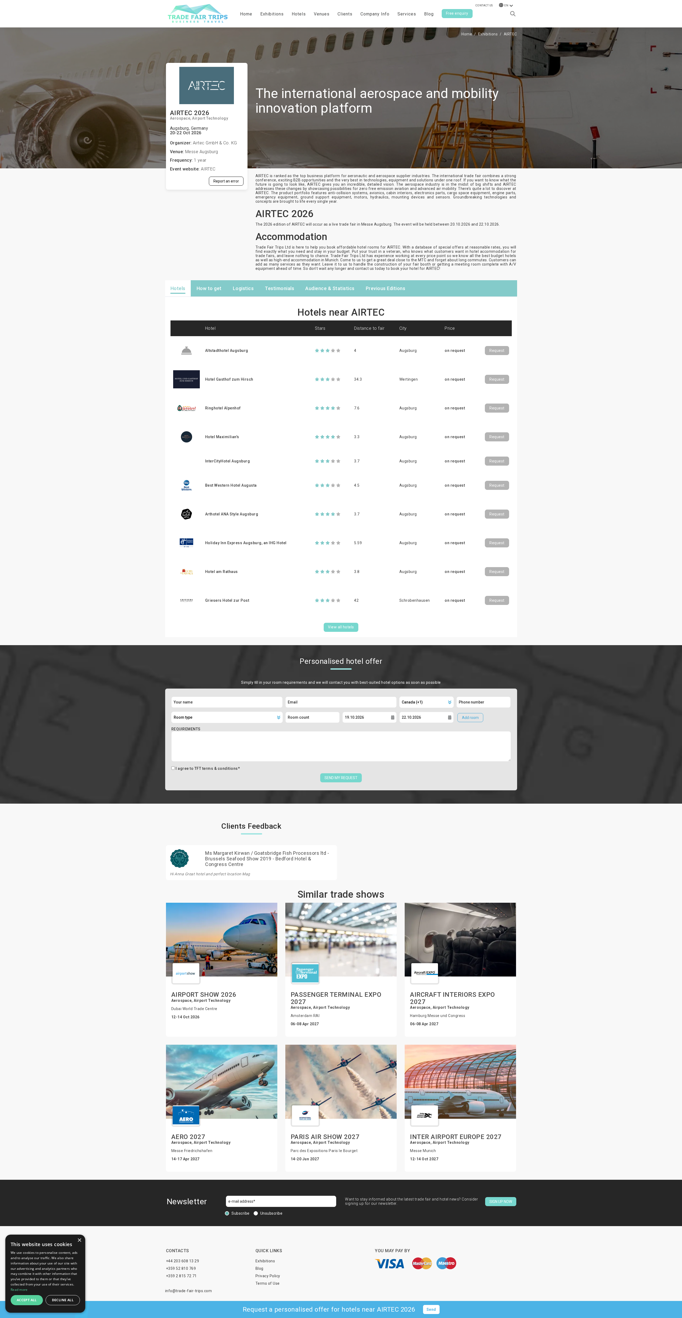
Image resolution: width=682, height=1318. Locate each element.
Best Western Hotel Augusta (231, 485)
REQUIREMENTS (186, 729)
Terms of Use (267, 1283)
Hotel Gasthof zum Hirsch (229, 379)
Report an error (226, 181)
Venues (322, 14)
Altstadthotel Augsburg (226, 350)
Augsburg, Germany (189, 128)
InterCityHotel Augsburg (227, 461)
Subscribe (241, 1213)
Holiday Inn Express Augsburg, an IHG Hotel (246, 543)
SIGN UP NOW (500, 1201)
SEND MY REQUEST (341, 778)
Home (246, 14)
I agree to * (208, 768)
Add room (470, 717)
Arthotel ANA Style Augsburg (231, 514)
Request (497, 350)
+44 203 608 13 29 (182, 1261)
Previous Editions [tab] (385, 288)
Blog (429, 14)
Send (431, 1309)
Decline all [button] (63, 1300)
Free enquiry (457, 13)
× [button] (79, 1240)
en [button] (506, 5)
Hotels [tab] (177, 288)
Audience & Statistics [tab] (330, 288)
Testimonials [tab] (279, 288)
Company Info (374, 14)
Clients (345, 14)
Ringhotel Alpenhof (223, 408)
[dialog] (45, 1274)
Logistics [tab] (243, 288)
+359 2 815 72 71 (181, 1276)
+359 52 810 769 (181, 1268)
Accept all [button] (27, 1300)
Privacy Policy (267, 1276)
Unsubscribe (271, 1213)
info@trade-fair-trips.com (188, 1291)
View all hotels (341, 627)
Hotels (299, 14)
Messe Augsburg (201, 151)
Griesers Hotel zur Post (227, 600)
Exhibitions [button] (272, 14)
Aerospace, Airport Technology (199, 118)
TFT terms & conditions (216, 768)
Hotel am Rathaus (221, 571)
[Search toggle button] (513, 14)
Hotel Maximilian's (222, 437)
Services (406, 14)
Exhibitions (488, 34)
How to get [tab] (209, 288)
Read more (19, 1289)
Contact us (484, 5)
